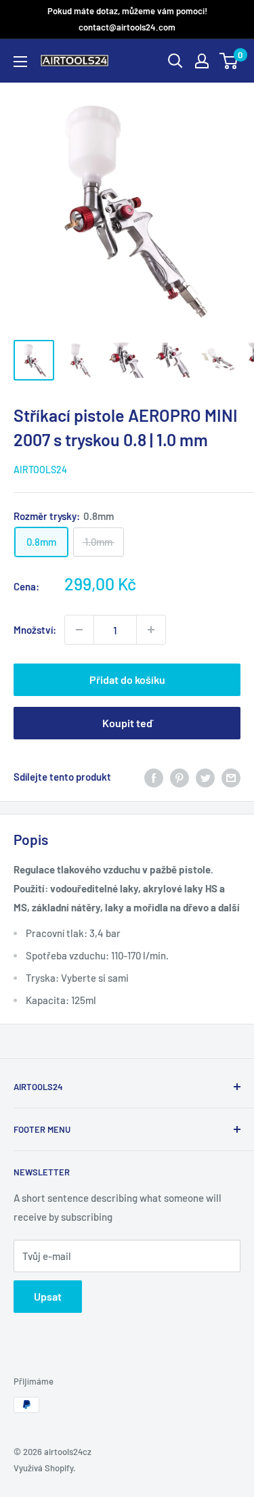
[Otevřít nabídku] (20, 61)
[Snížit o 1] (151, 629)
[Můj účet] (202, 60)
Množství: (35, 630)
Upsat (48, 1296)
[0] (229, 61)
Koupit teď (127, 722)
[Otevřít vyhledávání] (175, 60)
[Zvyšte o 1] (79, 629)
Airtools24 (40, 469)
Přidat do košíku (127, 679)
